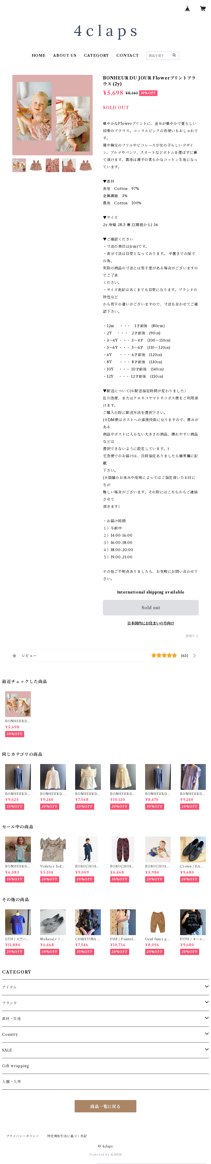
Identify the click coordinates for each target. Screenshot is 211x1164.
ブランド (9, 1003)
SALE (7, 1050)
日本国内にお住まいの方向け (150, 623)
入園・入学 (11, 1081)
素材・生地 (11, 1018)
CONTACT (127, 55)
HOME (39, 55)
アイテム (9, 987)
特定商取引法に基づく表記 (67, 1136)
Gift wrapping (15, 1066)
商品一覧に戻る (105, 1106)
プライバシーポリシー (22, 1136)
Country (10, 1034)
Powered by (100, 1155)
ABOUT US (64, 55)
